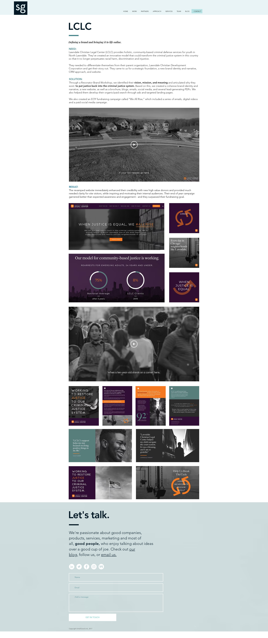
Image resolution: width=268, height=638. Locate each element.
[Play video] (134, 144)
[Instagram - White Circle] (94, 566)
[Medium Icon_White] (101, 566)
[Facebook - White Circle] (86, 566)
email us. (109, 554)
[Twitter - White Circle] (79, 566)
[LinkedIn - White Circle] (71, 566)
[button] (134, 11)
